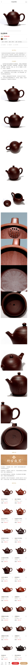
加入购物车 (23, 663)
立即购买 (15, 663)
